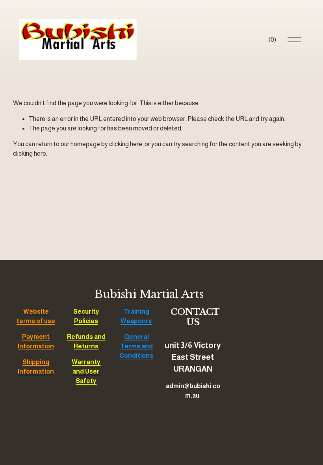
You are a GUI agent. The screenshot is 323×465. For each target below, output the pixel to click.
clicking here (125, 144)
